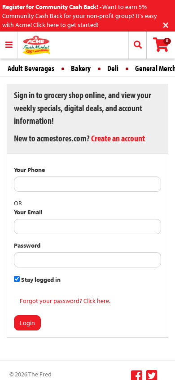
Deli (112, 68)
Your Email (28, 212)
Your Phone (29, 170)
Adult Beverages (31, 68)
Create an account (118, 138)
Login (27, 323)
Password (27, 245)
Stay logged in (40, 280)
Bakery (81, 68)
